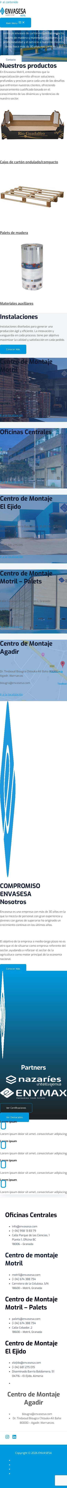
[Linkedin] (14, 1438)
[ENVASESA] (13, 12)
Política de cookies (37, 1469)
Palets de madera (14, 232)
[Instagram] (7, 1438)
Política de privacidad (37, 1460)
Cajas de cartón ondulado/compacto (29, 162)
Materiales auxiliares (16, 303)
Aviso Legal (37, 1464)
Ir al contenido (9, 2)
